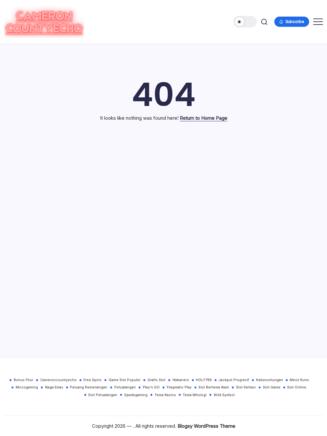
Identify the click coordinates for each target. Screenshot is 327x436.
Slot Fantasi (246, 387)
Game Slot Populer (125, 380)
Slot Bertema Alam (213, 387)
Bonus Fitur (23, 380)
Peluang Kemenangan (88, 387)
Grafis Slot (156, 380)
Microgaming (27, 387)
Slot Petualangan (102, 395)
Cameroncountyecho (58, 380)
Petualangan (125, 387)
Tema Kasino (165, 395)
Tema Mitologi (195, 395)
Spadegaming (136, 395)
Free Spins (92, 380)
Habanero (180, 380)
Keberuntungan (269, 380)
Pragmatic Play (179, 387)
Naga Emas (54, 387)
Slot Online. (297, 387)
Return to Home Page (203, 118)
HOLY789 (204, 380)
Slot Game (271, 387)
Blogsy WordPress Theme (206, 426)
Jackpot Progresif (234, 380)
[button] (245, 21)
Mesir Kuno (299, 380)
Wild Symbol (224, 395)
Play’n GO (151, 387)
